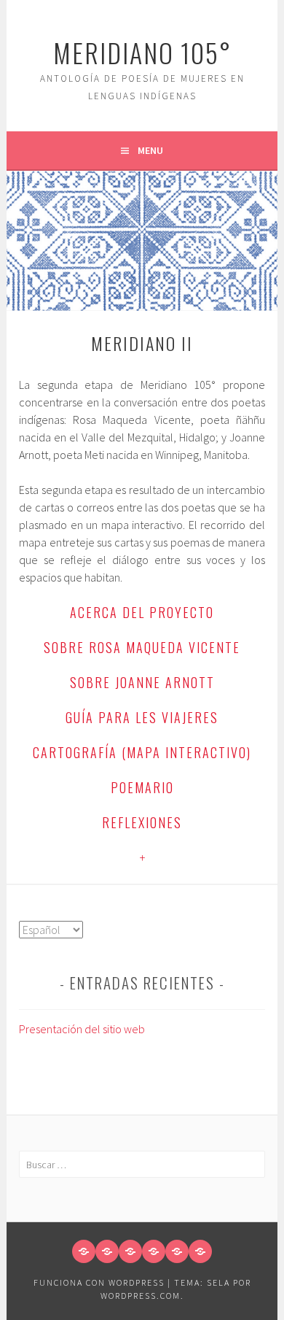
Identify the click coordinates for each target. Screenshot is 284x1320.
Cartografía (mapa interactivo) (142, 752)
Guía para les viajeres (142, 717)
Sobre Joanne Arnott (142, 682)
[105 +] (177, 1251)
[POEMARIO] (130, 1251)
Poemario (142, 787)
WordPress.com (140, 1295)
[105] (107, 1251)
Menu (150, 150)
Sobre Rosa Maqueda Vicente (142, 647)
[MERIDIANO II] (200, 1251)
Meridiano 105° (142, 52)
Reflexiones (142, 822)
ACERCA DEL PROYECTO (142, 612)
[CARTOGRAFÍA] (153, 1251)
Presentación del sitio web (82, 1029)
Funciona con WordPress (99, 1282)
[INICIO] (83, 1251)
